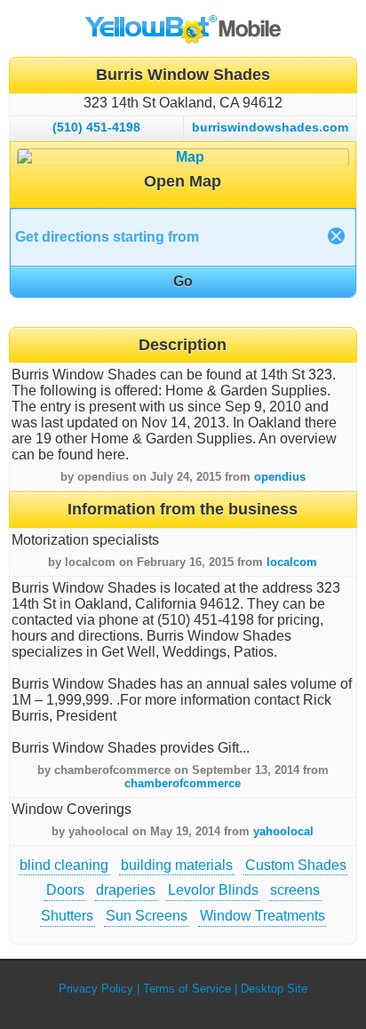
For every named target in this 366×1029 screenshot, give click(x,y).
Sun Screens (146, 915)
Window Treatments (262, 915)
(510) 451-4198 (96, 127)
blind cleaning (64, 865)
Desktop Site (274, 988)
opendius (280, 476)
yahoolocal (283, 831)
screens (295, 889)
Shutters (67, 915)
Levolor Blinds (213, 889)
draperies (125, 889)
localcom (292, 562)
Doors (65, 889)
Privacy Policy (96, 988)
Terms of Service (187, 988)
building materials (177, 865)
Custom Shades (295, 865)
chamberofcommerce (182, 783)
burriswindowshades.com (270, 127)
